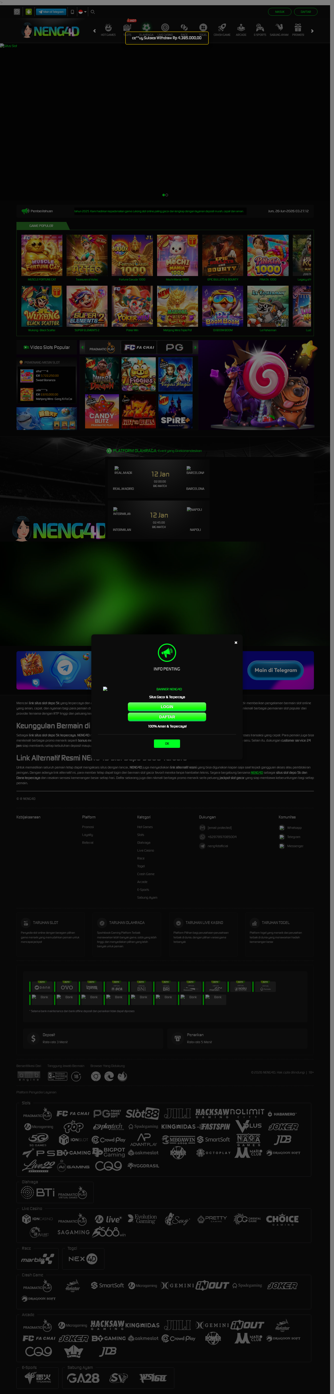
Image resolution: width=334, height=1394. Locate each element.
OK (167, 743)
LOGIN (167, 706)
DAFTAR (167, 717)
